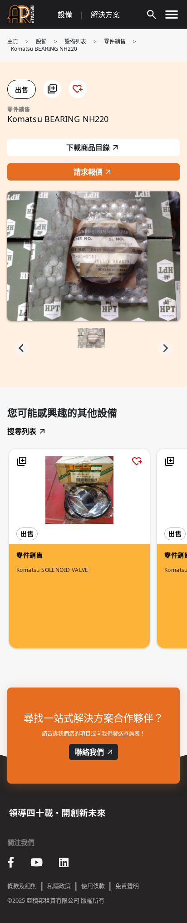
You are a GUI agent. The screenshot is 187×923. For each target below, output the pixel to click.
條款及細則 (22, 885)
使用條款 (93, 885)
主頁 (12, 41)
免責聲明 (127, 885)
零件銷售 (115, 41)
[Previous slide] (22, 348)
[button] (52, 89)
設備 (65, 15)
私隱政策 (59, 885)
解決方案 (105, 15)
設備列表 (75, 41)
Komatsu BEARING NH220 (44, 49)
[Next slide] (165, 348)
